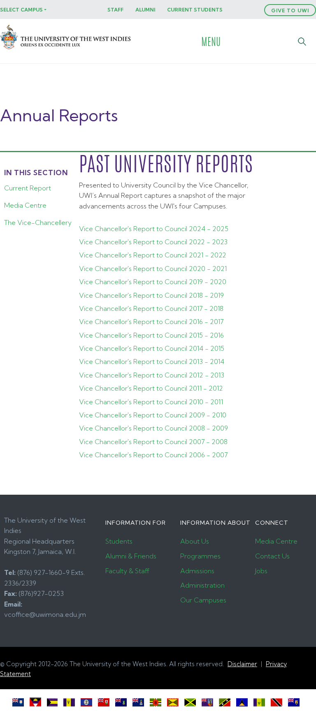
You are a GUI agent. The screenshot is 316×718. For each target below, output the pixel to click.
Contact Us (272, 556)
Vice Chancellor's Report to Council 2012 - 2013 (151, 375)
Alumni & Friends (130, 556)
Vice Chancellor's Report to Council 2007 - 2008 (153, 442)
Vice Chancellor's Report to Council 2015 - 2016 (151, 335)
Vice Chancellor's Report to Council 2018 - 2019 (151, 295)
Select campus (21, 10)
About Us (194, 541)
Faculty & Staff (127, 571)
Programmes (200, 556)
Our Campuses (203, 600)
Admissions (197, 571)
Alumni (145, 10)
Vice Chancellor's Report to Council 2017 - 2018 (151, 308)
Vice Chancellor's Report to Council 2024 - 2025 (153, 229)
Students (118, 541)
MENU (211, 41)
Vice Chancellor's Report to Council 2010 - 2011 (151, 402)
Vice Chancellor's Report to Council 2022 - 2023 (153, 242)
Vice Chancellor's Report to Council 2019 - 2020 (152, 282)
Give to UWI (290, 10)
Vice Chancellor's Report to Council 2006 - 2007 (153, 455)
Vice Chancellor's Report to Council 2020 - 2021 (153, 268)
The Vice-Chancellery (38, 222)
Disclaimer (242, 664)
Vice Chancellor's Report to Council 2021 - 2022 (152, 255)
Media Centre (25, 205)
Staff (115, 10)
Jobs (261, 571)
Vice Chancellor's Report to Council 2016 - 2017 (151, 321)
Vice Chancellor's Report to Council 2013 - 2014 (151, 361)
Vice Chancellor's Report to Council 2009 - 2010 (152, 415)
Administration (202, 585)
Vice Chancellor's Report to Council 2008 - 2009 (153, 428)
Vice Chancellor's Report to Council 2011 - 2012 (151, 388)
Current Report (27, 188)
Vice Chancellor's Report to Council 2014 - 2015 (151, 348)
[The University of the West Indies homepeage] (66, 48)
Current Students (195, 10)
